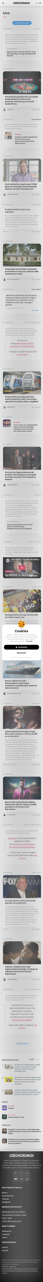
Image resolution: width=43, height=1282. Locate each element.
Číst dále (29, 641)
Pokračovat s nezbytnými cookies (21, 657)
